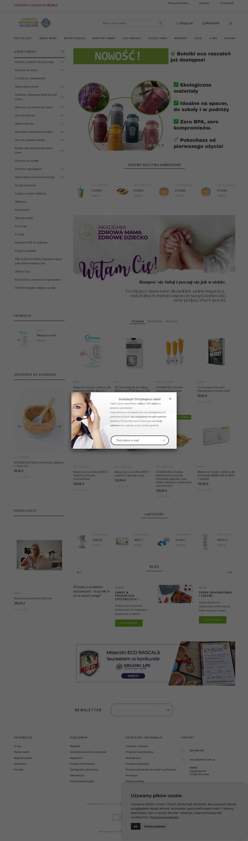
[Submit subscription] (163, 440)
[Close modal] (170, 398)
